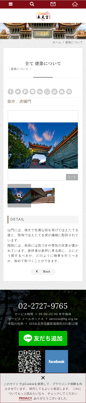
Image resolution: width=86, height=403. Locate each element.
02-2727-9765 (43, 306)
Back (46, 271)
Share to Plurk (25, 92)
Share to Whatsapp (47, 92)
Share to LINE (32, 92)
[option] (43, 145)
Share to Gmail (69, 92)
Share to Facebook (11, 92)
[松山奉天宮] (43, 15)
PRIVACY (25, 398)
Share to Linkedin (40, 92)
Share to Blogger (62, 92)
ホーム (75, 4)
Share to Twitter (18, 92)
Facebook (56, 361)
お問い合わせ (53, 4)
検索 (32, 4)
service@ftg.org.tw (63, 318)
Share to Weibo (54, 92)
